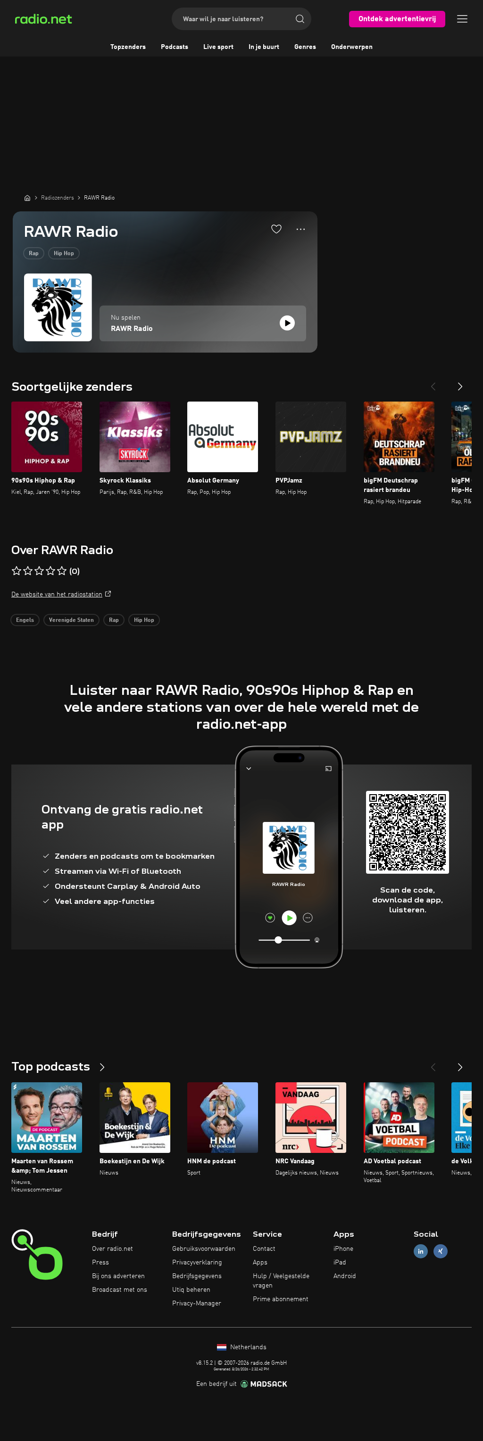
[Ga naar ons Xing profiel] (440, 1251)
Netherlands (247, 1347)
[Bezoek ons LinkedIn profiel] (421, 1251)
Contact (264, 1249)
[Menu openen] (462, 18)
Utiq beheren (191, 1290)
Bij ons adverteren (118, 1276)
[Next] (460, 382)
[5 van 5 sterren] (61, 571)
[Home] (27, 197)
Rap (34, 254)
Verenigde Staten (71, 620)
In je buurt (264, 47)
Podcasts (174, 47)
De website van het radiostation (56, 594)
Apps (260, 1262)
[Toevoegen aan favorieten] (276, 228)
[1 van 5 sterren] (16, 571)
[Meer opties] (300, 229)
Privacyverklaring (197, 1262)
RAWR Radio (132, 329)
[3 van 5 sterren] (39, 571)
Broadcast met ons (119, 1290)
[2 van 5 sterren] (27, 571)
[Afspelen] (287, 322)
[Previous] (433, 382)
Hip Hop (64, 254)
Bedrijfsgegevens (197, 1276)
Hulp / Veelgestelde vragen (281, 1281)
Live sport (218, 47)
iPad (339, 1262)
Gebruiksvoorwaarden (203, 1249)
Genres (305, 47)
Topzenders (128, 47)
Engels (25, 620)
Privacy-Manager (196, 1303)
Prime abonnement (280, 1299)
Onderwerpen (352, 47)
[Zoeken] (300, 18)
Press (100, 1262)
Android (344, 1276)
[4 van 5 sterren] (50, 571)
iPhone (343, 1249)
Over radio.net (112, 1249)
